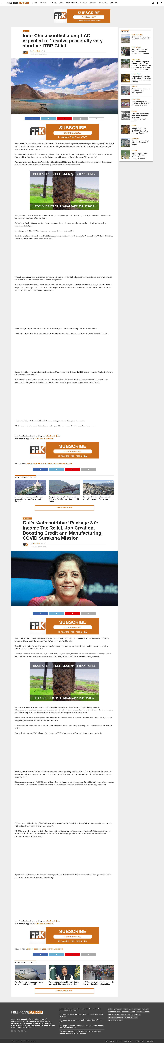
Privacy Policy (139, 1041)
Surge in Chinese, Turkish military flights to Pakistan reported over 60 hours (64, 499)
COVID (147, 1012)
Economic (38, 949)
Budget (30, 949)
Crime (117, 1014)
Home (106, 1041)
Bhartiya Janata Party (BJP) (130, 1014)
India (50, 464)
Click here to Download (44, 438)
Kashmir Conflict (114, 1012)
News (35, 3)
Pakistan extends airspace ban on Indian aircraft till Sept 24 (29, 983)
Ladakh (56, 464)
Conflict (36, 464)
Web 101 (93, 3)
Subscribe (114, 3)
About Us (102, 3)
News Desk (36, 51)
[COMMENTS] (96, 118)
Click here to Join (52, 435)
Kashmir (132, 1009)
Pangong (68, 464)
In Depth (43, 3)
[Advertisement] (64, 257)
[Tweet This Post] (48, 118)
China (29, 464)
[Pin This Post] (64, 118)
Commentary (71, 3)
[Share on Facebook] (32, 118)
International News (115, 1020)
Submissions (128, 1041)
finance (54, 949)
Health (110, 1014)
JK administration (131, 1017)
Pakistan (140, 1012)
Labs (61, 3)
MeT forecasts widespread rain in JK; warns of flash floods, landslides (98, 983)
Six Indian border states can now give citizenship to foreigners (97, 498)
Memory (83, 3)
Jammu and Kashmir (114, 1009)
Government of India (115, 1017)
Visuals (53, 3)
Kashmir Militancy (128, 1012)
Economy (47, 949)
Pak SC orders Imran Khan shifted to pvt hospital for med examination (64, 983)
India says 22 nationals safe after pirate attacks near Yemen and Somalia (29, 499)
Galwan (44, 464)
